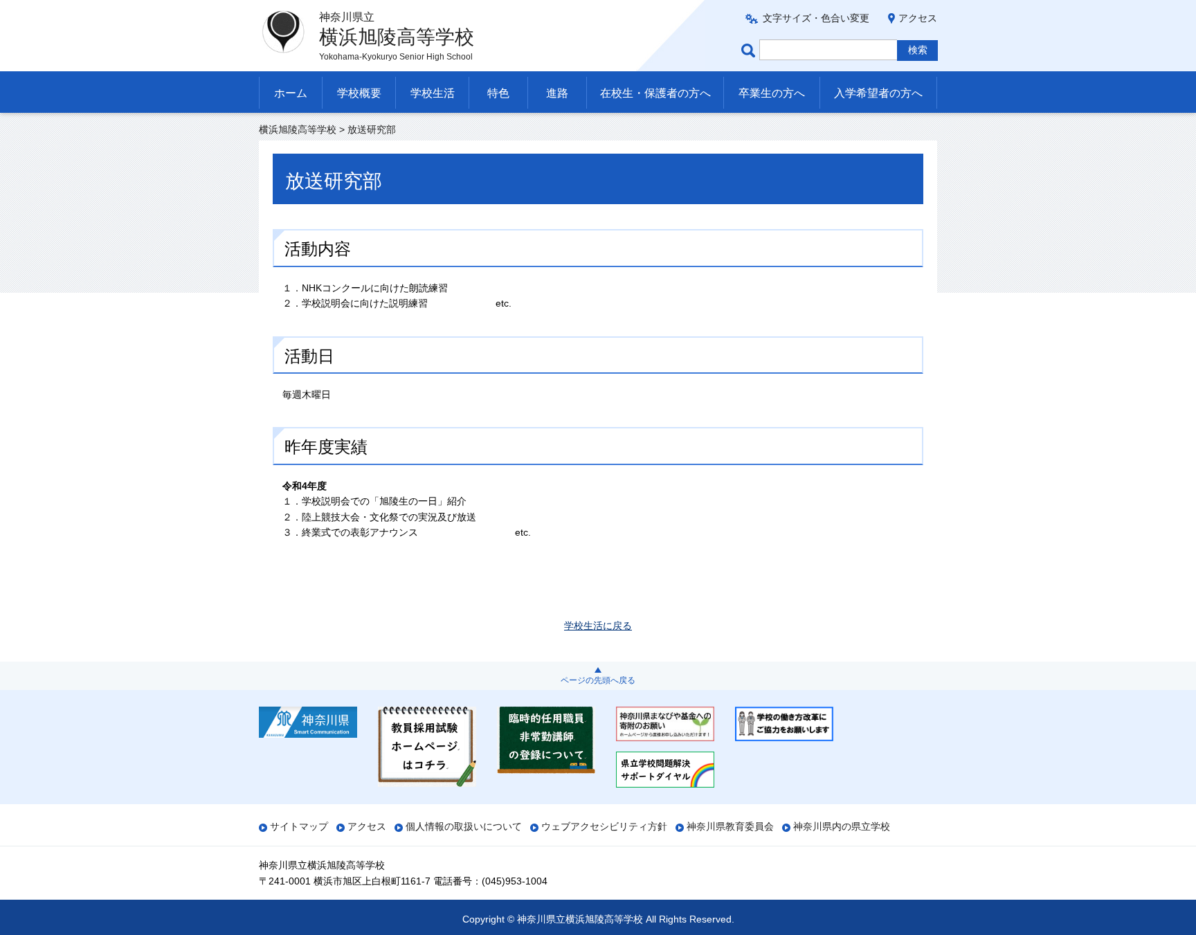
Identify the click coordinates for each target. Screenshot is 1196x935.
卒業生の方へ (772, 93)
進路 (557, 93)
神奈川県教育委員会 (730, 826)
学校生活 (432, 93)
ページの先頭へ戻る (598, 680)
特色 (498, 93)
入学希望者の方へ (878, 93)
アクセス (917, 18)
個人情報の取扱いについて (464, 826)
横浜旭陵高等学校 (297, 129)
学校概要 (359, 93)
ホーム (290, 93)
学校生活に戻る (598, 625)
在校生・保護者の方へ (655, 93)
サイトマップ (299, 826)
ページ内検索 (750, 50)
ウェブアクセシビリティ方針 (604, 826)
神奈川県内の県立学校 (841, 826)
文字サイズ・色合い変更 (816, 18)
